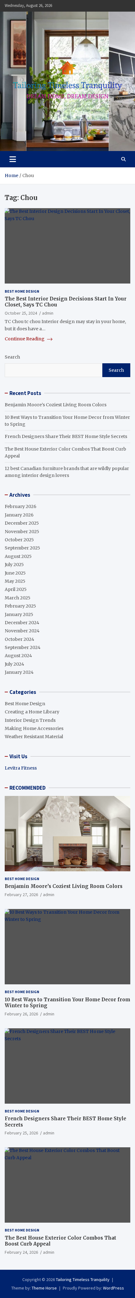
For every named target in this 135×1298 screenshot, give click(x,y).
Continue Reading (25, 339)
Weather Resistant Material (34, 736)
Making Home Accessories (34, 728)
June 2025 (15, 573)
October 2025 (19, 540)
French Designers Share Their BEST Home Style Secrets (66, 436)
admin (47, 313)
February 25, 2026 (21, 1133)
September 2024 (22, 647)
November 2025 (22, 531)
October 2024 (19, 639)
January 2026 (19, 515)
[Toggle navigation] (13, 159)
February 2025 (20, 606)
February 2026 (20, 506)
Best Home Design (22, 291)
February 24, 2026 (21, 1252)
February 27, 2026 (21, 894)
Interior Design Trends (30, 720)
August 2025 (18, 556)
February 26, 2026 (21, 1014)
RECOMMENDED (27, 787)
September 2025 (22, 548)
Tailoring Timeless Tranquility (83, 1279)
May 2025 (15, 581)
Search (12, 357)
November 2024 (22, 631)
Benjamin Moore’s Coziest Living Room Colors (55, 405)
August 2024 (18, 655)
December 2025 (22, 523)
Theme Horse (44, 1288)
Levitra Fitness (21, 768)
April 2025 (16, 589)
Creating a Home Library (32, 712)
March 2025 (17, 598)
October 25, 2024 (21, 313)
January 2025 (19, 614)
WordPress (113, 1288)
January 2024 (19, 672)
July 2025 (14, 564)
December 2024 (22, 622)
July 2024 (14, 664)
